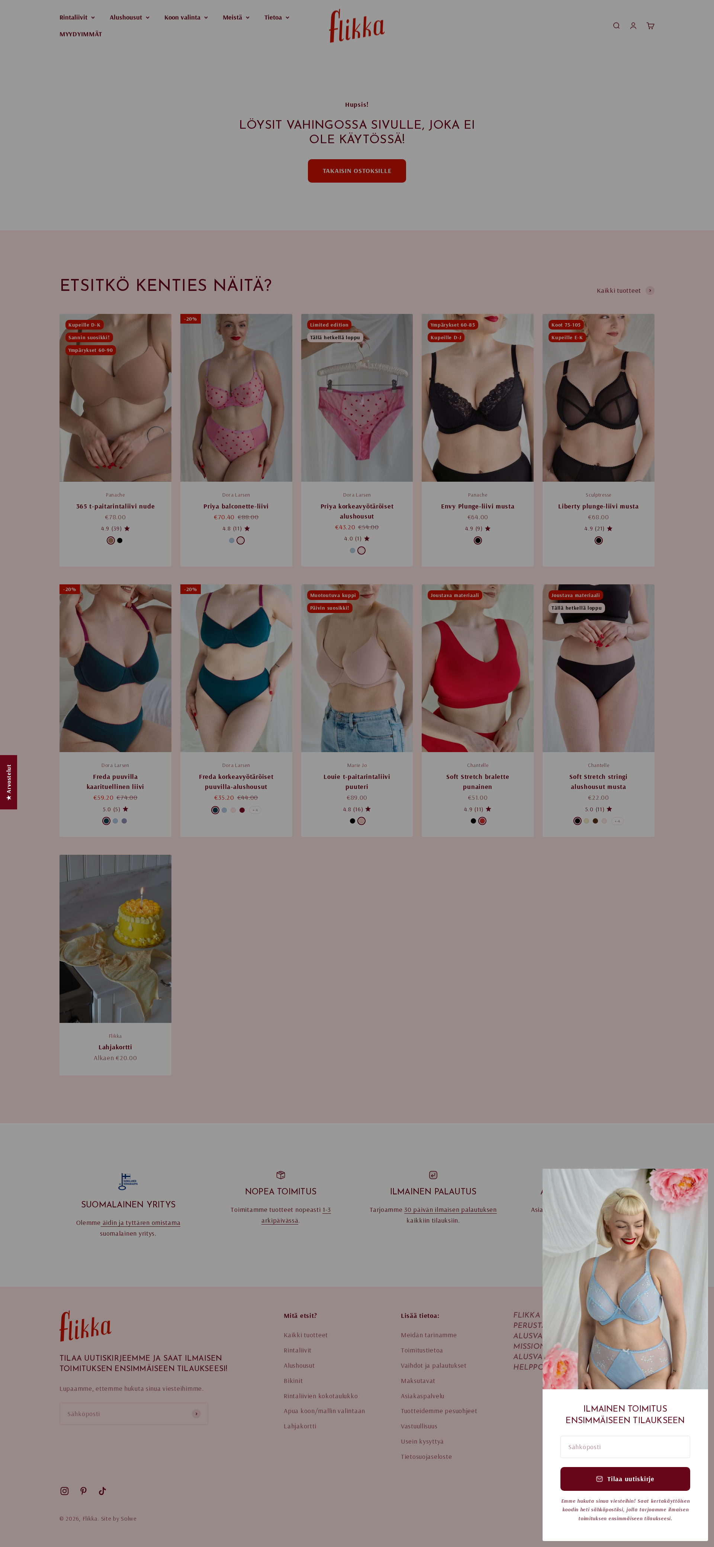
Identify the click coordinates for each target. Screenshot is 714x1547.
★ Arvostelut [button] (8, 782)
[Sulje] (692, 1184)
